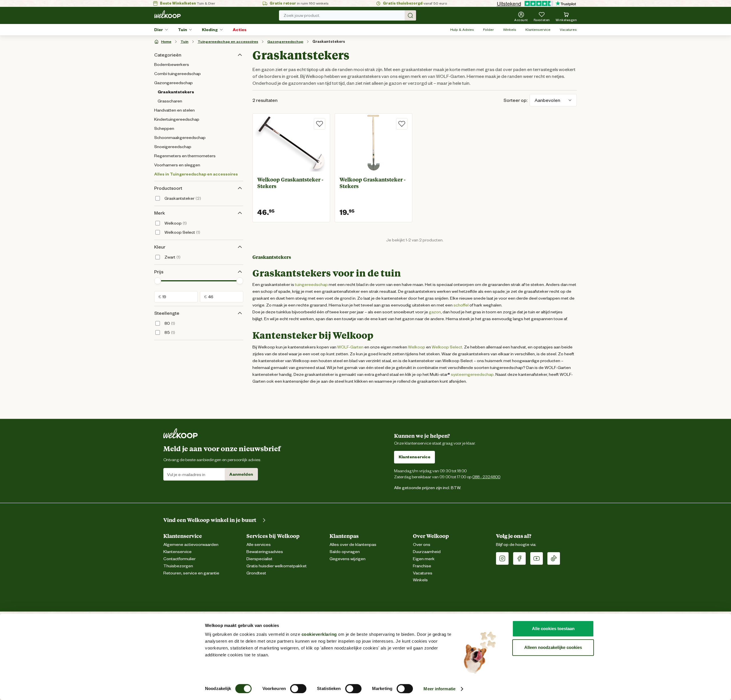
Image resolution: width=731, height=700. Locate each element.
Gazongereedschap (285, 41)
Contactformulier (179, 559)
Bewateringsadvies (264, 552)
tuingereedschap (311, 284)
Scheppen (164, 128)
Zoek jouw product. (302, 15)
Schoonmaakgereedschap (180, 137)
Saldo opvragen (345, 552)
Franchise (422, 566)
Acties (239, 30)
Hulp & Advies (462, 29)
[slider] (157, 280)
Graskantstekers (328, 41)
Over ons (421, 545)
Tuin (182, 30)
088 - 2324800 (486, 477)
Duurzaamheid (427, 552)
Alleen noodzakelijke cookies (553, 647)
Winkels (509, 29)
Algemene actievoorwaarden (190, 545)
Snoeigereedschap (172, 147)
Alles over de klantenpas (353, 545)
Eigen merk (424, 559)
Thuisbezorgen (178, 566)
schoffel (461, 305)
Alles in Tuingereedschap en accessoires (196, 174)
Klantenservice (538, 29)
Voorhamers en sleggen (177, 165)
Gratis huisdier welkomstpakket (276, 566)
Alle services (258, 545)
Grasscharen (170, 101)
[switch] (298, 688)
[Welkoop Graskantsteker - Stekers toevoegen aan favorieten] (319, 124)
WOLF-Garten (350, 347)
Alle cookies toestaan (553, 628)
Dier (158, 30)
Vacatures (568, 29)
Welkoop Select (447, 347)
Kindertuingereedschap (176, 119)
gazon (435, 312)
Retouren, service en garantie (191, 573)
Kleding (210, 30)
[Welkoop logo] (167, 14)
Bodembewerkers (171, 64)
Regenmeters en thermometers (185, 156)
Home (166, 41)
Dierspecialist (259, 559)
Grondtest (256, 573)
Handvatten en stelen (174, 110)
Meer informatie (439, 688)
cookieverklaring (319, 634)
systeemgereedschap (472, 374)
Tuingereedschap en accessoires (228, 41)
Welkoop (416, 347)
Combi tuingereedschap (177, 73)
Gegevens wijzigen (348, 559)
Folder (488, 29)
